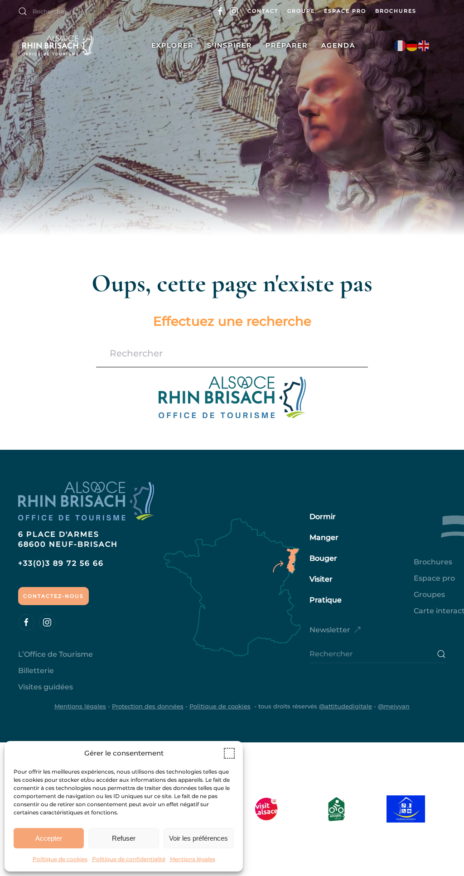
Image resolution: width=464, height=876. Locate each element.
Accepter (48, 838)
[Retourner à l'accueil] (76, 45)
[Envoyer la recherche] (441, 654)
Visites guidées (45, 687)
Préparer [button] (287, 45)
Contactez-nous (53, 596)
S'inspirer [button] (229, 45)
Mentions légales (192, 859)
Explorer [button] (172, 45)
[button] (229, 753)
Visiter (321, 579)
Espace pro (345, 11)
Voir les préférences (198, 838)
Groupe (301, 11)
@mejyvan (394, 706)
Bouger (323, 558)
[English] (424, 45)
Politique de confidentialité (128, 859)
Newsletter (329, 630)
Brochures (395, 11)
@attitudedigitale (345, 706)
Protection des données (148, 706)
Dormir (322, 516)
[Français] (400, 45)
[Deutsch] (412, 45)
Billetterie (36, 670)
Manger (323, 537)
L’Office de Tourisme (55, 654)
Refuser (123, 838)
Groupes (429, 594)
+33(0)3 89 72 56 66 (61, 563)
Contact (262, 11)
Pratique (325, 600)
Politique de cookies (60, 859)
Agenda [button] (338, 45)
